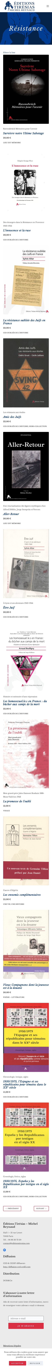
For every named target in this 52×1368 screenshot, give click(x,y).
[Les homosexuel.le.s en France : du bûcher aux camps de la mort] (26, 657)
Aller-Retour (11, 514)
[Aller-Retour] (26, 466)
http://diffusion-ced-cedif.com (16, 1267)
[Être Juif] (26, 563)
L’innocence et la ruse (17, 230)
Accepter (17, 1363)
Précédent (13, 1208)
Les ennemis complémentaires (22, 894)
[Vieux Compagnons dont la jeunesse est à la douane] (26, 944)
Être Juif (9, 607)
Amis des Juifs (12, 416)
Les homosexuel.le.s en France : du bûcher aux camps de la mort (25, 703)
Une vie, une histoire (13, 904)
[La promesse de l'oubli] (26, 753)
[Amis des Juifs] (26, 372)
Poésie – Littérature (13, 997)
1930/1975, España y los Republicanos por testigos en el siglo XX (26, 1184)
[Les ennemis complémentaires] (26, 850)
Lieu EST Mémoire (12, 143)
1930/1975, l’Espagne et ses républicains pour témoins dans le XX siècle (24, 1084)
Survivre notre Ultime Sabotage (23, 133)
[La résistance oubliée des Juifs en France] (26, 279)
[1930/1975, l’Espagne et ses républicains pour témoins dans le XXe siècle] (26, 1037)
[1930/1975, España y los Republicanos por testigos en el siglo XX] (26, 1137)
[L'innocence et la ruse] (26, 182)
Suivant (40, 1208)
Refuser (35, 1363)
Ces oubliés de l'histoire (15, 240)
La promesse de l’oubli (17, 801)
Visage (6, 811)
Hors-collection (38, 426)
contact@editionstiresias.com (16, 1243)
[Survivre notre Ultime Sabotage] (26, 89)
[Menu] (48, 6)
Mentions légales (12, 1346)
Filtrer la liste (9, 52)
